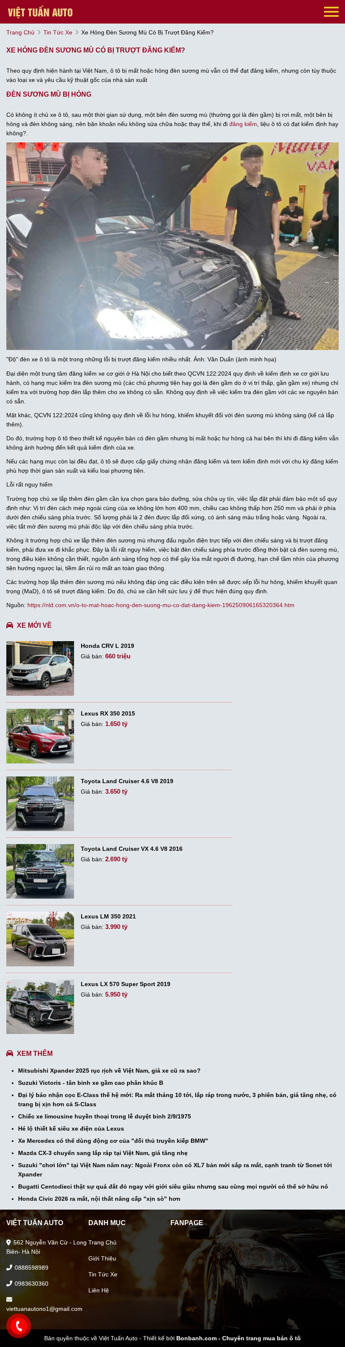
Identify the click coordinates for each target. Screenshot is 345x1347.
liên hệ (98, 1290)
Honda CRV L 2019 (107, 645)
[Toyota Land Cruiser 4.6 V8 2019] (40, 803)
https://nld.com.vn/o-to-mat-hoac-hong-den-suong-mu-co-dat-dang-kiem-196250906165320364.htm (161, 605)
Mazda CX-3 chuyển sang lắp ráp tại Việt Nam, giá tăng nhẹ (103, 1153)
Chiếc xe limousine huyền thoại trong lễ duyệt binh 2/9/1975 (104, 1116)
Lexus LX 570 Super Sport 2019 (125, 984)
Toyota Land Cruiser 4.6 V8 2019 (127, 781)
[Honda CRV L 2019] (40, 668)
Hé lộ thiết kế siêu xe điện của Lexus (71, 1128)
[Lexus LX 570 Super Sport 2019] (40, 1006)
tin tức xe (57, 32)
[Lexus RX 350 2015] (40, 736)
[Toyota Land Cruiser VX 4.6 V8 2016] (40, 871)
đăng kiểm (243, 124)
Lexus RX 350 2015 (108, 713)
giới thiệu (102, 1258)
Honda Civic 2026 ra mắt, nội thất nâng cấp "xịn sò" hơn (99, 1198)
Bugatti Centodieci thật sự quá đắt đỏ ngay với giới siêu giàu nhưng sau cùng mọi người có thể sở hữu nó (173, 1186)
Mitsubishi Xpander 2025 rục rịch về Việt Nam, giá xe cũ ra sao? (109, 1070)
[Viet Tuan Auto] (48, 11)
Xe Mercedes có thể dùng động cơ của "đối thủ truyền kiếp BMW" (113, 1140)
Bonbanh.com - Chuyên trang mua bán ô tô (238, 1338)
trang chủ (20, 32)
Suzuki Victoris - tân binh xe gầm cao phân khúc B (90, 1082)
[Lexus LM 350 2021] (40, 939)
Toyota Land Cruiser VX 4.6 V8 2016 (132, 848)
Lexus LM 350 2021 (108, 916)
